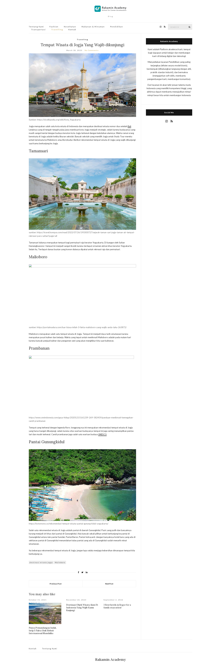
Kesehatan (70, 27)
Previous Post (55, 584)
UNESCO (102, 434)
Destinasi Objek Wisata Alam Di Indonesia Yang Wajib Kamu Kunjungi (82, 608)
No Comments (92, 50)
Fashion (54, 27)
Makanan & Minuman (93, 27)
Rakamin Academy (110, 659)
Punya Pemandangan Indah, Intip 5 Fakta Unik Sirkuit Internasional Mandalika (42, 630)
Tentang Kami (36, 27)
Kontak (72, 29)
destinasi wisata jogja (41, 562)
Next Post (109, 584)
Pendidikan (116, 27)
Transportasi (38, 29)
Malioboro (60, 562)
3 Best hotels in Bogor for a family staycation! (117, 606)
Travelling (57, 29)
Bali (129, 126)
